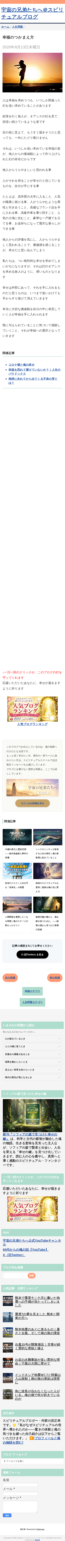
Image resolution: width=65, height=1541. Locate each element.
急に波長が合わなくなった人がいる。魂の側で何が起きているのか (37, 1394)
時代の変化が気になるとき (18, 1077)
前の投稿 (55, 977)
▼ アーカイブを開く (14, 1461)
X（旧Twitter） (14, 1255)
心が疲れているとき (15, 1038)
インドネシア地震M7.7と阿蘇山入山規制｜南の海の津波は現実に (38, 1378)
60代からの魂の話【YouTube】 (26, 1249)
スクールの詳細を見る (32, 803)
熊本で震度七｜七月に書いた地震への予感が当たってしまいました (37, 1301)
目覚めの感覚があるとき (17, 1054)
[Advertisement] (32, 534)
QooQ (37, 1540)
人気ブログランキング (32, 724)
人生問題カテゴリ (32, 1002)
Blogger (40, 1529)
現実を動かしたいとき (16, 1062)
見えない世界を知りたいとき (19, 1069)
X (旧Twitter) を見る (32, 954)
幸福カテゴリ (32, 991)
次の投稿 (10, 977)
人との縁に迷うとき (15, 1046)
